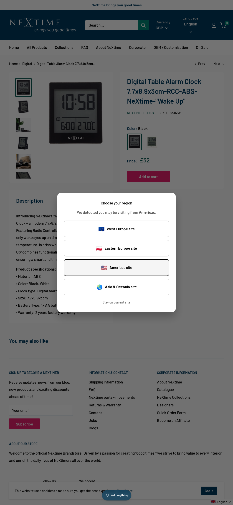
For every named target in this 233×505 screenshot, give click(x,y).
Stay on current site (116, 302)
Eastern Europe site (116, 248)
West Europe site (116, 229)
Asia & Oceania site (116, 287)
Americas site (116, 267)
